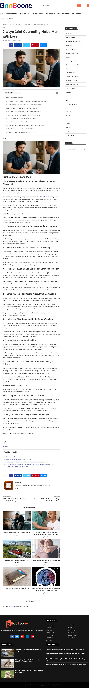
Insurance (69, 92)
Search (79, 5)
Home (1, 13)
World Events (70, 135)
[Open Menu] (88, 5)
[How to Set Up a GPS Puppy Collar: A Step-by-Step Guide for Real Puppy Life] (7, 674)
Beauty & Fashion (25, 13)
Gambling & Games (71, 80)
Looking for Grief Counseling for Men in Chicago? (22, 132)
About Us (70, 627)
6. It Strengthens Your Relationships (19, 122)
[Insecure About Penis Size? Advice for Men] (17, 520)
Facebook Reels (72, 635)
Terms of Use (50, 635)
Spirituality (69, 112)
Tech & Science (50, 13)
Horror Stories (70, 88)
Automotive (69, 45)
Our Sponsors (50, 630)
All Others (10, 18)
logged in (13, 606)
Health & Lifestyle (38, 13)
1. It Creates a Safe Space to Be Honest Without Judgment (24, 104)
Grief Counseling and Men (14, 97)
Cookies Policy (50, 632)
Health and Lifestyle (72, 84)
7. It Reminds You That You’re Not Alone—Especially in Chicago (26, 125)
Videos (68, 127)
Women (68, 131)
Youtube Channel (72, 632)
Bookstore (49, 640)
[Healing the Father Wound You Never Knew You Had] (46, 548)
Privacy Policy (71, 630)
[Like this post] (11, 45)
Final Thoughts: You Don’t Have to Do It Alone (21, 129)
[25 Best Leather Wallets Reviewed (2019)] (17, 576)
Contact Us (71, 625)
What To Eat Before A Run (14, 457)
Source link (6, 446)
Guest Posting (50, 625)
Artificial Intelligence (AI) (73, 41)
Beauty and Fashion (72, 49)
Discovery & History (72, 61)
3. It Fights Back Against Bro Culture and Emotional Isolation (25, 111)
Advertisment (49, 627)
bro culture (43, 197)
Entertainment (70, 73)
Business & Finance (11, 13)
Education (69, 69)
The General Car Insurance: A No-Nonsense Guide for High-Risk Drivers (65, 649)
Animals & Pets (76, 13)
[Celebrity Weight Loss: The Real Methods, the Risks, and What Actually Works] (7, 663)
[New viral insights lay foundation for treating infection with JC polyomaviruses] (46, 576)
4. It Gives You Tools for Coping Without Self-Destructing (24, 115)
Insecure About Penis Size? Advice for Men (18, 459)
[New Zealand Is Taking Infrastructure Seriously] (17, 548)
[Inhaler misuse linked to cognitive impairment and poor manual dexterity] (46, 520)
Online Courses (72, 637)
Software (68, 108)
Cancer (68, 57)
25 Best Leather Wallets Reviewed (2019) (16, 588)
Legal (67, 96)
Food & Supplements (63, 13)
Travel (2, 18)
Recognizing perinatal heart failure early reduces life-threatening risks (27, 462)
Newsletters (49, 637)
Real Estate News (71, 104)
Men (19, 24)
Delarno (18, 482)
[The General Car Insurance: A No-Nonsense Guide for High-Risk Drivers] (7, 653)
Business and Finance (72, 53)
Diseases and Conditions (73, 65)
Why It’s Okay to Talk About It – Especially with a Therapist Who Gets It (27, 101)
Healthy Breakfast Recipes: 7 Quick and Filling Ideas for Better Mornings (66, 664)
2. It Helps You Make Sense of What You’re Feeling (22, 108)
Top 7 (67, 120)
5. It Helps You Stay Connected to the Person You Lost (23, 118)
